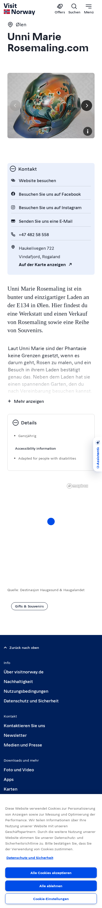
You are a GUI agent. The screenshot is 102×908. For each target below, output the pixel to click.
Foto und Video (19, 769)
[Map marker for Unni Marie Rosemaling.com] (51, 521)
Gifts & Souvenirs (29, 606)
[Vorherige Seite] (15, 105)
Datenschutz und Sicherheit (31, 700)
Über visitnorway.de (24, 671)
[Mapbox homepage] (77, 486)
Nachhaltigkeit (18, 681)
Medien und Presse (23, 744)
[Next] (86, 105)
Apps (9, 779)
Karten (10, 789)
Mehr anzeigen (29, 401)
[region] (51, 526)
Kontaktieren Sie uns (24, 725)
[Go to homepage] (20, 9)
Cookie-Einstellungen (51, 898)
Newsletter (15, 735)
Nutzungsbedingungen (26, 691)
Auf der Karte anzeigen (42, 264)
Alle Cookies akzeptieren (51, 872)
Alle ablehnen (50, 885)
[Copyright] (87, 131)
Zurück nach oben (24, 647)
